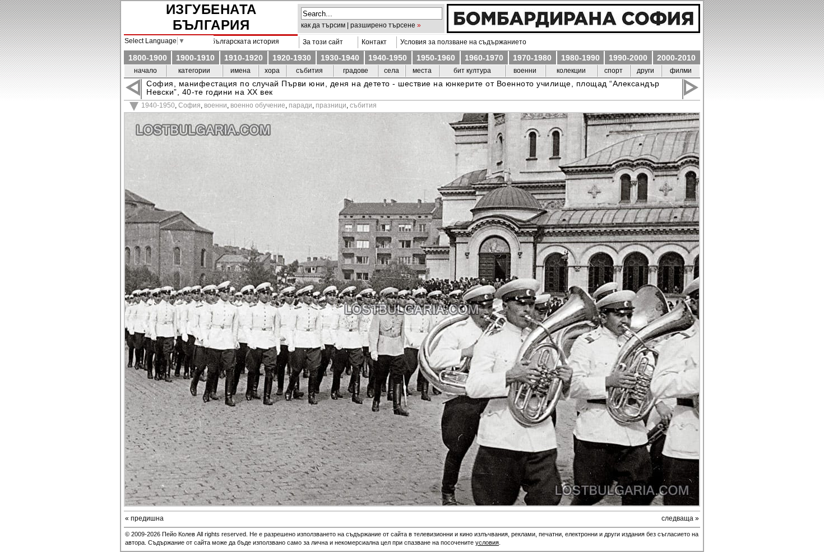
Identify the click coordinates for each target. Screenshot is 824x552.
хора (272, 71)
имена (240, 71)
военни (524, 71)
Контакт (372, 42)
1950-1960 (435, 57)
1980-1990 (580, 57)
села (391, 71)
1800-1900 (147, 57)
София (189, 105)
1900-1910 (195, 57)
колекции (571, 71)
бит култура (472, 71)
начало (145, 71)
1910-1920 (243, 57)
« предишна (144, 518)
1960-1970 (484, 57)
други (645, 71)
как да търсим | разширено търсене (358, 25)
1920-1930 (291, 57)
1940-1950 (387, 57)
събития (309, 71)
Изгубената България (211, 17)
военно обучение (257, 105)
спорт (613, 71)
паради (300, 105)
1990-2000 (628, 57)
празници (331, 105)
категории (194, 71)
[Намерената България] (573, 30)
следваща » (680, 518)
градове (355, 71)
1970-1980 (532, 57)
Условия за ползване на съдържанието (461, 42)
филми (681, 71)
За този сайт (321, 42)
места (422, 71)
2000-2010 (676, 57)
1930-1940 (340, 57)
